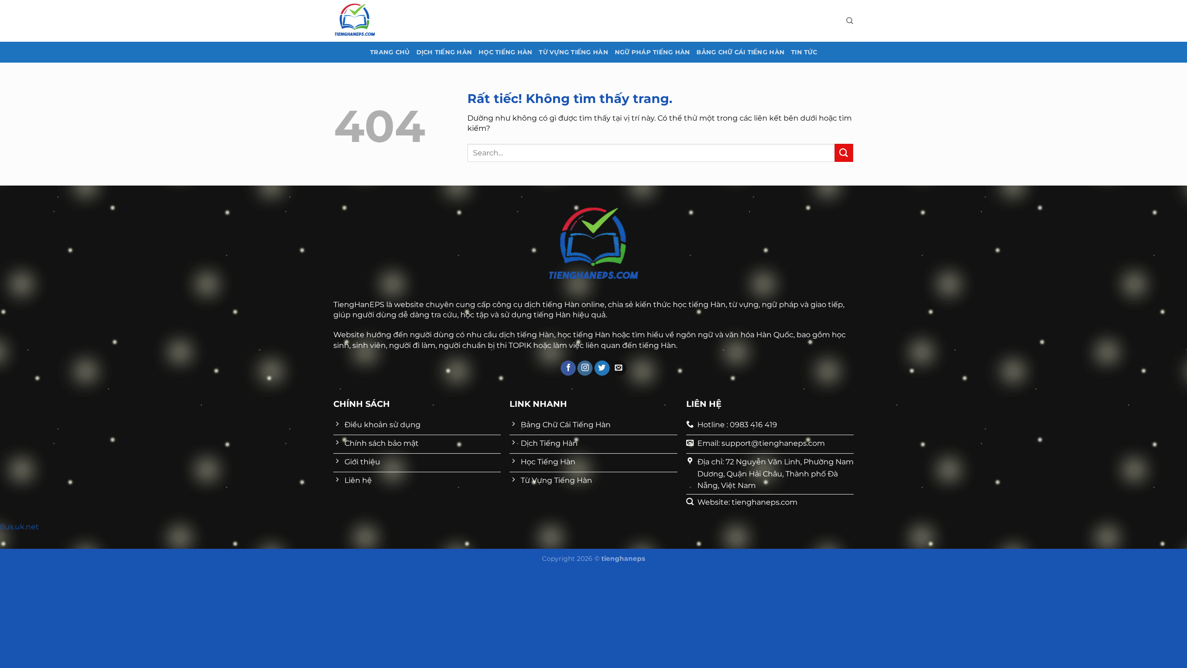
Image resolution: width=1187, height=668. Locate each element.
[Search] (849, 21)
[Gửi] (844, 153)
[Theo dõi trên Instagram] (585, 368)
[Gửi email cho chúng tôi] (618, 368)
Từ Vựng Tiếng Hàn (573, 52)
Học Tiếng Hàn (505, 52)
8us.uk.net (19, 526)
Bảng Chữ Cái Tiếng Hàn (740, 52)
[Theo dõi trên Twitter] (602, 368)
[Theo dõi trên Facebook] (568, 368)
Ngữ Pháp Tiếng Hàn (652, 52)
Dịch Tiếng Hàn (444, 52)
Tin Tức (804, 52)
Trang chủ (389, 52)
